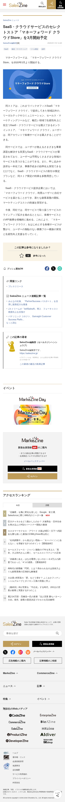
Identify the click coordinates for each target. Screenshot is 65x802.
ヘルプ (15, 752)
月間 (47, 505)
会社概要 (16, 769)
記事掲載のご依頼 (48, 660)
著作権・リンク (19, 757)
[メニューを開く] (4, 4)
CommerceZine (46, 673)
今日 (18, 505)
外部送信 (16, 782)
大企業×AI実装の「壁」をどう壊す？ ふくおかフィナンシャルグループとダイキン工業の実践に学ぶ (34, 579)
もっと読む (11, 322)
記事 (39, 686)
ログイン (34, 476)
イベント (42, 698)
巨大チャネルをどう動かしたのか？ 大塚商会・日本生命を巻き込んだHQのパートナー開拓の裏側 (34, 523)
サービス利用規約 (20, 774)
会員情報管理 (18, 761)
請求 (43, 49)
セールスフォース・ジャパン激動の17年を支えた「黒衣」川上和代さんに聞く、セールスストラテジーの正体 (34, 551)
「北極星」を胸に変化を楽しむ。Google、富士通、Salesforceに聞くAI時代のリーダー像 (32, 513)
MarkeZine (9, 673)
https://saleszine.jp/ (29, 353)
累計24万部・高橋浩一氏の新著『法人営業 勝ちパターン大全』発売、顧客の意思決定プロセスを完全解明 (35, 598)
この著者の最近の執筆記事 (32, 363)
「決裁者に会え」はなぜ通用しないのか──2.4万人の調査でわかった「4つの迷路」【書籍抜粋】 (34, 560)
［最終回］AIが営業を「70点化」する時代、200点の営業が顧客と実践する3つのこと (34, 589)
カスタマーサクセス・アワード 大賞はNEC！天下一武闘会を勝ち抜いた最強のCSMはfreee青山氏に (35, 532)
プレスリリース (15, 286)
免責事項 (16, 765)
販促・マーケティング (19, 49)
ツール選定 (34, 49)
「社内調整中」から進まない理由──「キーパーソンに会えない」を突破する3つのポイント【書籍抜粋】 (35, 542)
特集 (5, 698)
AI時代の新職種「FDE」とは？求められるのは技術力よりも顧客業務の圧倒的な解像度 (34, 570)
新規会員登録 (33, 468)
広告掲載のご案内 (17, 660)
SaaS (6, 49)
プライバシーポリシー (22, 778)
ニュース (8, 686)
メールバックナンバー (34, 461)
